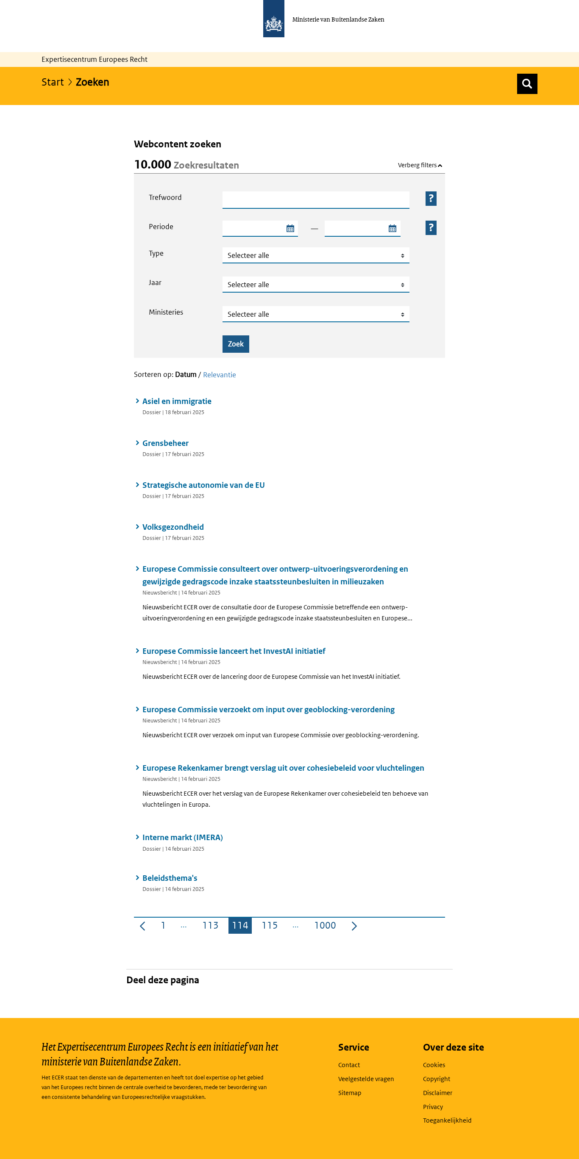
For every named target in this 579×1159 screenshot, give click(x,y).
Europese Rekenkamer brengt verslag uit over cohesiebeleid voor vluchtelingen (283, 768)
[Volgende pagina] (354, 926)
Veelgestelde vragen (366, 1079)
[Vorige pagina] (142, 926)
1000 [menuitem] (327, 927)
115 (271, 927)
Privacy (433, 1107)
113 (212, 927)
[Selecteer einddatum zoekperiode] (392, 229)
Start (53, 81)
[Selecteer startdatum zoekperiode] (290, 229)
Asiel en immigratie (177, 401)
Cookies (434, 1065)
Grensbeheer (165, 443)
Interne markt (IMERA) (182, 837)
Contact (349, 1065)
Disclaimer (437, 1093)
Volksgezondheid (173, 527)
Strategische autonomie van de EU (203, 485)
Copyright (436, 1079)
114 (242, 927)
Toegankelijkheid (447, 1120)
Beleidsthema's (170, 878)
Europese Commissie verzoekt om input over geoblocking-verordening (268, 709)
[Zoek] (527, 84)
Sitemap (350, 1093)
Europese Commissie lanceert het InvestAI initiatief (234, 651)
